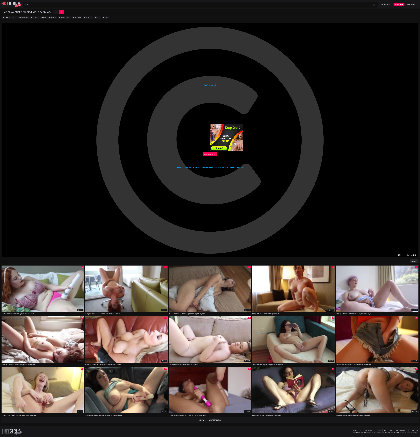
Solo (98, 17)
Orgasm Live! (399, 4)
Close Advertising (210, 154)
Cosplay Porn (411, 4)
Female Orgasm (9, 17)
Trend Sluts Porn (368, 430)
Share (415, 261)
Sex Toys (77, 17)
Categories (384, 4)
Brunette (35, 17)
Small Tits (88, 17)
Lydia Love (24, 17)
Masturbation (65, 17)
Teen (106, 17)
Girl (44, 17)
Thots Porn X (356, 430)
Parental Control (401, 430)
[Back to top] (414, 430)
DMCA (379, 430)
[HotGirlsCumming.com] (11, 4)
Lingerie (53, 17)
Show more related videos (210, 420)
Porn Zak (346, 430)
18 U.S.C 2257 (389, 430)
